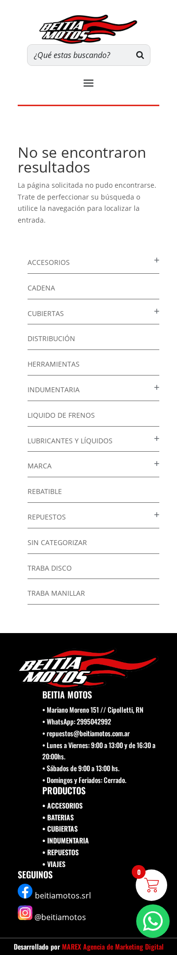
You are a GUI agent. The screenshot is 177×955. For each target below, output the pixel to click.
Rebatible (45, 491)
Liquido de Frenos (61, 415)
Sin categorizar (57, 542)
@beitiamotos (60, 917)
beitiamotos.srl (63, 895)
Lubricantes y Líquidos (70, 440)
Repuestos (47, 516)
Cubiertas (46, 313)
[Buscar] (140, 55)
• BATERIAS (58, 817)
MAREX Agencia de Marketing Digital (113, 946)
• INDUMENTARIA (65, 840)
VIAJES (56, 864)
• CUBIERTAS (60, 828)
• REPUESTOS (60, 852)
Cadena (41, 287)
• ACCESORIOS (62, 805)
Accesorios (49, 262)
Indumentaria (54, 389)
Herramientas (54, 364)
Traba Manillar (56, 593)
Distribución (51, 338)
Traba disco (50, 568)
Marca (40, 465)
